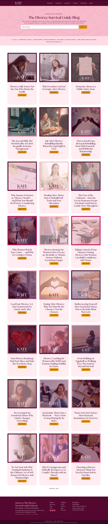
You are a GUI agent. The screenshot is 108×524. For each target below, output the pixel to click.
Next (57, 488)
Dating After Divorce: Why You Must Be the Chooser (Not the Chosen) (54, 308)
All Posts (14, 39)
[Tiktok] (54, 510)
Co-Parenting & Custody (25, 39)
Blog (62, 508)
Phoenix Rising (75, 504)
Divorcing (58, 3)
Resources (83, 3)
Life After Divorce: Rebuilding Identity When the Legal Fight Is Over (54, 144)
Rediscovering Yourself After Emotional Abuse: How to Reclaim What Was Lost (85, 308)
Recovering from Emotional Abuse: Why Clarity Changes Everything (22, 416)
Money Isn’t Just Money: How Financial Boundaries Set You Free (86, 415)
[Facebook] (50, 510)
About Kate (52, 504)
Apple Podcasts (20, 514)
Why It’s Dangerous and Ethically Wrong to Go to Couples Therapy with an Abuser (54, 471)
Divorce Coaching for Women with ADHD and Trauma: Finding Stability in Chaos (54, 362)
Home (62, 504)
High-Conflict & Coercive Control (66, 39)
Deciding (49, 3)
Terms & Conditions (58, 521)
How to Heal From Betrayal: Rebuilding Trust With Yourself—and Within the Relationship (85, 146)
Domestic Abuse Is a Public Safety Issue (86, 88)
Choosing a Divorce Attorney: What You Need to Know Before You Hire (86, 471)
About (91, 3)
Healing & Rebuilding (50, 39)
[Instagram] (52, 510)
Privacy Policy (48, 521)
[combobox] (50, 27)
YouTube (35, 514)
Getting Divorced (38, 39)
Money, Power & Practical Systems (86, 39)
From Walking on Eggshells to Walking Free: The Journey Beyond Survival (86, 362)
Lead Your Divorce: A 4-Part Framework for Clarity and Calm (22, 307)
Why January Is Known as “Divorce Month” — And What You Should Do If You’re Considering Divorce (22, 200)
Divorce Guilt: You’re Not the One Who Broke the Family (22, 89)
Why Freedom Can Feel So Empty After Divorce (54, 88)
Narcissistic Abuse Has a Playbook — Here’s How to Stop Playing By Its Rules (54, 416)
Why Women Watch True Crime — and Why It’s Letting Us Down (22, 252)
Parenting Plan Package (78, 510)
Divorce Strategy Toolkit (78, 508)
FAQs (51, 508)
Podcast (75, 3)
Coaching (67, 3)
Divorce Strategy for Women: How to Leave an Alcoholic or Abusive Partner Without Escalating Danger (54, 255)
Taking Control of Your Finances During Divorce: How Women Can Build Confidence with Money (86, 255)
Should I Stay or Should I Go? (79, 506)
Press (51, 506)
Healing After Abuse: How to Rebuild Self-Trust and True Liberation (54, 199)
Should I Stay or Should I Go (54, 41)
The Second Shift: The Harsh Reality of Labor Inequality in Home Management (22, 144)
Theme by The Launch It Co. (51, 522)
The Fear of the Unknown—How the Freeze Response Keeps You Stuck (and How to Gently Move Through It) (86, 200)
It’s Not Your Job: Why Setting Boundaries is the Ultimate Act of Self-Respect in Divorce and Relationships (22, 472)
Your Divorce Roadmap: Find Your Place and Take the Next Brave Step (22, 361)
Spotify (28, 514)
